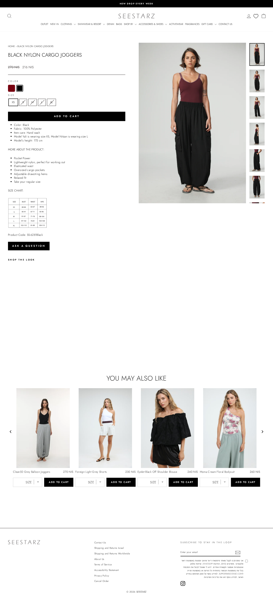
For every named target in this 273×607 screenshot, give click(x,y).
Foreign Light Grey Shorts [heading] (91, 472)
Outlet (44, 24)
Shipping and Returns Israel (109, 548)
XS (13, 102)
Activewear (176, 24)
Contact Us (225, 24)
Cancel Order (101, 581)
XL (51, 102)
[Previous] (11, 431)
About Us (99, 559)
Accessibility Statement (106, 570)
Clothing (67, 24)
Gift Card (207, 24)
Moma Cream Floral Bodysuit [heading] (217, 472)
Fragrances (192, 24)
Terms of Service (103, 564)
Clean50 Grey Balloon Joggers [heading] (31, 472)
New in (54, 24)
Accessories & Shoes (151, 24)
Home (11, 46)
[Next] (262, 431)
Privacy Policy (101, 575)
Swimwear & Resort (90, 24)
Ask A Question (28, 246)
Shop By (129, 24)
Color (13, 81)
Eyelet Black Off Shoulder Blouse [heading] (157, 472)
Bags (119, 24)
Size (11, 95)
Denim (110, 24)
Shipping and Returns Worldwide (112, 553)
